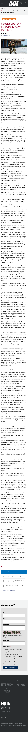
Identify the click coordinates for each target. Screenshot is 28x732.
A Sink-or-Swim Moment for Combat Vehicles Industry (13, 586)
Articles (9, 11)
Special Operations (11, 567)
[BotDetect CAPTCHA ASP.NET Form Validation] (11, 632)
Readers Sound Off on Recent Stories (13, 577)
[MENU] (2, 3)
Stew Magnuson (6, 35)
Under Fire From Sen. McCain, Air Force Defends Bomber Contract (13, 581)
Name (5, 613)
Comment (6, 624)
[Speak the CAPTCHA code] (20, 633)
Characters (6, 640)
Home (2, 11)
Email (4, 8)
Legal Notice (7, 646)
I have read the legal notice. (12, 664)
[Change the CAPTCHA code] (20, 631)
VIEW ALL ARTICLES (9, 590)
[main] (14, 345)
